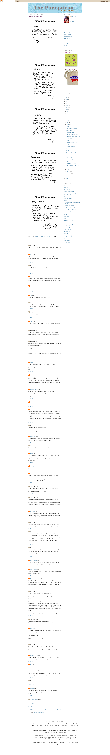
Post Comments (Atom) (39, 712)
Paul (31, 295)
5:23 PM (30, 482)
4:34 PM (30, 450)
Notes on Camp (69, 155)
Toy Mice (66, 214)
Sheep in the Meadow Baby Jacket (71, 193)
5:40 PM (30, 493)
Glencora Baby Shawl (68, 220)
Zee (31, 664)
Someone (32, 453)
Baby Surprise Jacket (68, 213)
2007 (67, 107)
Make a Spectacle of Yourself (72, 142)
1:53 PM (30, 308)
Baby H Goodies (67, 225)
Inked (67, 140)
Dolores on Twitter (68, 36)
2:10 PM (30, 327)
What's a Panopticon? (68, 40)
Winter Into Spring (70, 161)
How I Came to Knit (68, 32)
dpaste (31, 402)
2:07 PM (30, 317)
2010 (67, 101)
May (68, 126)
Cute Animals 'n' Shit (71, 130)
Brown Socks (67, 189)
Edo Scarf (66, 233)
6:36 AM (30, 695)
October (69, 116)
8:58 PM (30, 556)
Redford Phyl (33, 436)
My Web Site (66, 45)
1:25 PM (30, 282)
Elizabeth (32, 688)
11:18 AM (31, 641)
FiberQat (32, 628)
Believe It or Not (70, 132)
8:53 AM (30, 625)
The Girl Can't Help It (71, 163)
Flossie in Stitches (34, 389)
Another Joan (33, 375)
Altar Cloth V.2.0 (67, 200)
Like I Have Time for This (72, 134)
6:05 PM (30, 677)
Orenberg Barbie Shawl (69, 222)
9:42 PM (30, 588)
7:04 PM (30, 519)
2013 (67, 95)
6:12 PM (30, 508)
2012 (67, 97)
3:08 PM (30, 422)
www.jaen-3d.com (34, 699)
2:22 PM (30, 359)
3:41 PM (30, 442)
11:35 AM (31, 703)
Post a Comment (32, 707)
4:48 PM (30, 462)
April (68, 169)
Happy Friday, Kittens (71, 159)
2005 (67, 178)
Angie (31, 254)
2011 (67, 99)
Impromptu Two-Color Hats (70, 209)
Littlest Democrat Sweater (69, 207)
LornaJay (32, 276)
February (69, 174)
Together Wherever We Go (72, 153)
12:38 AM (31, 684)
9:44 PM (30, 615)
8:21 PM (30, 528)
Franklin (73, 16)
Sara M (31, 362)
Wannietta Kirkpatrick (35, 579)
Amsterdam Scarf (67, 231)
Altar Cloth (66, 218)
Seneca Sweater (67, 227)
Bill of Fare (68, 144)
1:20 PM (30, 262)
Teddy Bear (66, 238)
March (68, 171)
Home (45, 709)
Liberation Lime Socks (69, 205)
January (68, 176)
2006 (67, 109)
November (69, 113)
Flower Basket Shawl (68, 194)
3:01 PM (30, 406)
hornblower (32, 409)
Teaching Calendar (68, 29)
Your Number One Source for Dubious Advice (72, 166)
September (69, 118)
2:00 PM (30, 652)
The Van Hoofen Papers (71, 128)
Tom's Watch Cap (67, 185)
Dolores (35, 237)
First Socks (66, 216)
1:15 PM (30, 251)
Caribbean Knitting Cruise (69, 31)
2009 (67, 103)
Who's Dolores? (67, 34)
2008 (67, 105)
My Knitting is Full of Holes (72, 157)
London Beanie (67, 229)
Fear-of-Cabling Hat (68, 211)
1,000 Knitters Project (68, 42)
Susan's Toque (67, 240)
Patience (32, 321)
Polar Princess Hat (68, 236)
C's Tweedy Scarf (67, 242)
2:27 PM (30, 386)
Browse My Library (68, 43)
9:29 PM (30, 566)
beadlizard (32, 511)
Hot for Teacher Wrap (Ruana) (70, 224)
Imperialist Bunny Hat (69, 235)
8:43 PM (30, 544)
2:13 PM (30, 338)
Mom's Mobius (67, 196)
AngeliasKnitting (34, 655)
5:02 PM (30, 470)
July (68, 122)
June (68, 124)
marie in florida (33, 560)
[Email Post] (55, 236)
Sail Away (68, 148)
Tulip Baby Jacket (68, 198)
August (68, 120)
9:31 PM (30, 575)
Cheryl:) (32, 466)
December (69, 111)
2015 (67, 91)
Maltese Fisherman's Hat (69, 191)
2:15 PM (30, 661)
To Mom (68, 150)
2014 (67, 93)
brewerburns (32, 473)
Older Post (59, 709)
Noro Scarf (66, 187)
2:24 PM (30, 371)
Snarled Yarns (33, 286)
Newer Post (30, 709)
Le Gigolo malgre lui (71, 146)
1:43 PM (30, 299)
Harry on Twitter (67, 38)
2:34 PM (30, 398)
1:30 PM (30, 291)
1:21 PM (30, 273)
